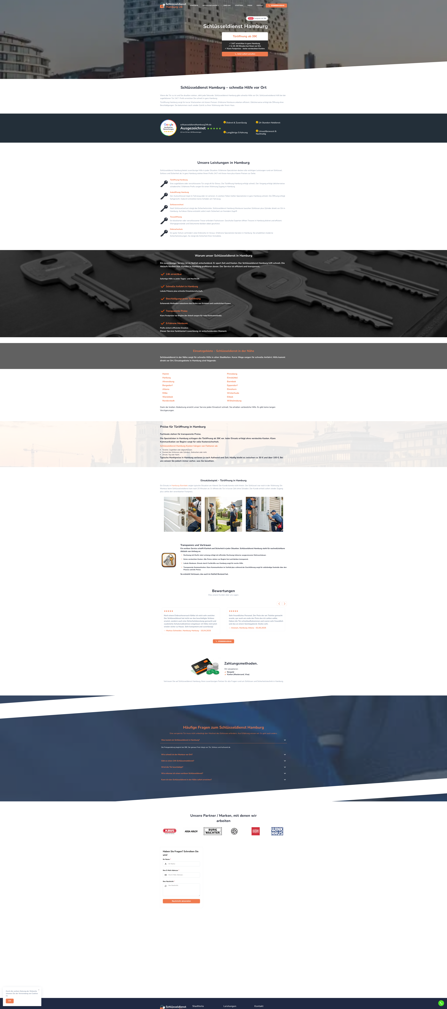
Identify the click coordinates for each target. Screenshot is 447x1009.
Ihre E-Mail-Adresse (170, 870)
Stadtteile (239, 5)
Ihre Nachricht (168, 881)
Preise (249, 5)
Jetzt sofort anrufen (246, 54)
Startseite (194, 5)
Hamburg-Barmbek (179, 485)
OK (9, 1001)
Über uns (227, 5)
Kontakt (260, 5)
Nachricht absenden (181, 901)
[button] (279, 604)
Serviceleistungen (210, 5)
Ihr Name (166, 859)
